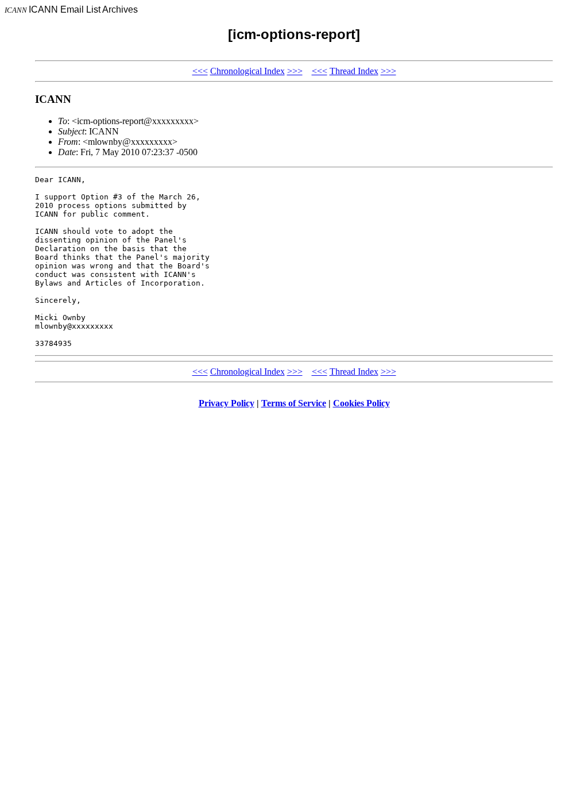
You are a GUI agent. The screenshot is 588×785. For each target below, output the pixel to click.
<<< (200, 71)
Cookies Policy (361, 403)
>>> (295, 71)
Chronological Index (247, 71)
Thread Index (354, 71)
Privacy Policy (226, 403)
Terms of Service (293, 403)
